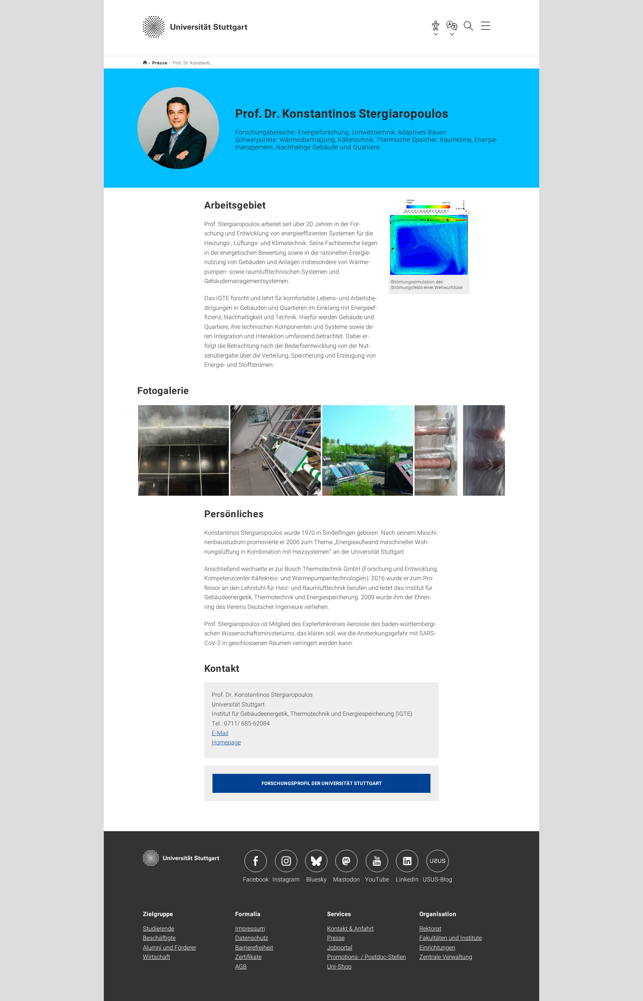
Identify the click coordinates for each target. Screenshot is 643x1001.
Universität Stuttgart (145, 62)
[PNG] (183, 450)
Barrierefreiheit (254, 947)
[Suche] (468, 25)
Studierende (158, 928)
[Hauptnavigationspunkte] (485, 25)
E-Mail (220, 733)
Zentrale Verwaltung (445, 956)
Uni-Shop (339, 966)
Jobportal (339, 947)
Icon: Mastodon (346, 861)
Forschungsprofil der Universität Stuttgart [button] (322, 783)
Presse (159, 63)
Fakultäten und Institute (450, 937)
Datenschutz (251, 937)
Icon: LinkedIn (407, 861)
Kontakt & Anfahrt (350, 928)
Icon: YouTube (377, 861)
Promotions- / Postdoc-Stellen (366, 956)
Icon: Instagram (286, 861)
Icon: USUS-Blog (437, 861)
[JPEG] (275, 450)
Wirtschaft (156, 956)
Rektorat (430, 928)
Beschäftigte (159, 937)
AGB (241, 966)
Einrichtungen (437, 947)
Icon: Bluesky (316, 861)
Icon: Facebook (255, 861)
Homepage (226, 742)
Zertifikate (248, 956)
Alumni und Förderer (169, 947)
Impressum (250, 928)
